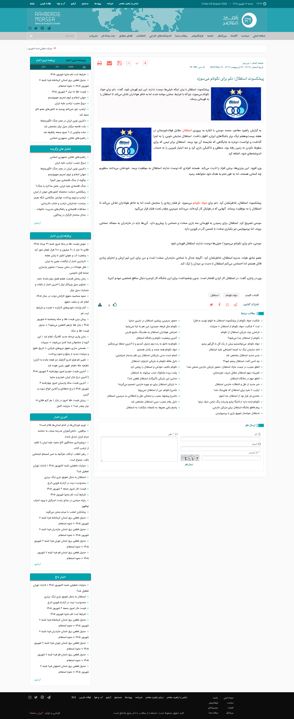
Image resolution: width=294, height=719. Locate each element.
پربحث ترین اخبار (45, 60)
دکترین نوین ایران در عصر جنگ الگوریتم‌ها (64, 121)
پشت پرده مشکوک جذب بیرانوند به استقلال (154, 373)
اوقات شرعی (45, 4)
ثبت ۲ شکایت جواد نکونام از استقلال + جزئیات (235, 326)
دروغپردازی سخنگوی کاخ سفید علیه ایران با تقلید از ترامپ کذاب (61, 445)
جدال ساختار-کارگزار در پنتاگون (70, 215)
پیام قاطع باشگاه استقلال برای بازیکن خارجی (236, 407)
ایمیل (254, 444)
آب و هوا (61, 4)
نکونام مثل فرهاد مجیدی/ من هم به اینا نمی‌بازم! (152, 326)
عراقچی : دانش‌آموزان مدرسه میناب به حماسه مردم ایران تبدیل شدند (63, 434)
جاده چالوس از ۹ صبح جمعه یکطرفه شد (65, 132)
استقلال (187, 130)
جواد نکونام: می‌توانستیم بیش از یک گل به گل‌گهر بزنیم (231, 344)
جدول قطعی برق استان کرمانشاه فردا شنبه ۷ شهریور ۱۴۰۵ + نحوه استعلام (64, 83)
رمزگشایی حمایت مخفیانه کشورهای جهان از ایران (60, 192)
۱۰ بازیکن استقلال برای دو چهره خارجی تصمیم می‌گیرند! (148, 384)
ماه (57, 67)
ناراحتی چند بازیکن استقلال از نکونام (240, 332)
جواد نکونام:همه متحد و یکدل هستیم (157, 350)
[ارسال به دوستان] (109, 63)
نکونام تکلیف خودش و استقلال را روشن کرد (154, 367)
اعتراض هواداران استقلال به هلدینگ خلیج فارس (151, 332)
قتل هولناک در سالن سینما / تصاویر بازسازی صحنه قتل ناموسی (64, 270)
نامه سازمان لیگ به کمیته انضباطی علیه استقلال (234, 350)
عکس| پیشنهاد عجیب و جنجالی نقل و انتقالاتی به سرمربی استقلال (142, 396)
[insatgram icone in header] (29, 29)
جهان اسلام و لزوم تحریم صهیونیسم (67, 97)
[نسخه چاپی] (99, 63)
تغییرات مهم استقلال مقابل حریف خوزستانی (236, 373)
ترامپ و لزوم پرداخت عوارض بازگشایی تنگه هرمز (60, 198)
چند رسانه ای (108, 36)
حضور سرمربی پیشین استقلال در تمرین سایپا (153, 321)
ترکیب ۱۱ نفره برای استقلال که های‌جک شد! (237, 390)
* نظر (171, 434)
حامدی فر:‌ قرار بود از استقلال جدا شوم (239, 396)
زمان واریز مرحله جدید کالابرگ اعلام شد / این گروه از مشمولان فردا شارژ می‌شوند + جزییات (63, 340)
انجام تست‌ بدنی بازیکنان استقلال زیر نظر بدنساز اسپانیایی (147, 355)
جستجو (85, 4)
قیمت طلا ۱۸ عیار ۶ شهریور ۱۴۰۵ (69, 92)
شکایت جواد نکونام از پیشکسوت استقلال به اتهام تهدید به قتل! (226, 321)
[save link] (119, 63)
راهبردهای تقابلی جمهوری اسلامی (68, 138)
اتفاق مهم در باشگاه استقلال (245, 378)
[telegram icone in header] (49, 29)
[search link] (30, 36)
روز (84, 67)
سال (43, 67)
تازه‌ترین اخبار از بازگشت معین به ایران (66, 261)
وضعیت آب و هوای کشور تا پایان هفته (66, 255)
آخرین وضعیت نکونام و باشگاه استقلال (157, 338)
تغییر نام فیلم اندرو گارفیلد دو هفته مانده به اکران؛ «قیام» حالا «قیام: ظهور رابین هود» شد (61, 363)
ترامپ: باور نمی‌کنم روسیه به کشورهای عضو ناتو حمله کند (62, 112)
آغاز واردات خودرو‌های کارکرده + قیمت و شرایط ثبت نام (62, 311)
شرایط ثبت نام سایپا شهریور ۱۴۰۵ (68, 74)
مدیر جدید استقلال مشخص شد (243, 355)
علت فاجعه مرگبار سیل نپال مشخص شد (65, 126)
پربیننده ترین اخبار (76, 60)
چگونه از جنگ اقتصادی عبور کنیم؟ (68, 180)
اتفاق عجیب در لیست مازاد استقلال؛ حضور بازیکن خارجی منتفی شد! (223, 367)
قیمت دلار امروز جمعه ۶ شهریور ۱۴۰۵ (67, 489)
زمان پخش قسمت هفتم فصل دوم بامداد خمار (62, 279)
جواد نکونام (200, 203)
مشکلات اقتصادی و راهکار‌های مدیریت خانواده (62, 209)
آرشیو (73, 4)
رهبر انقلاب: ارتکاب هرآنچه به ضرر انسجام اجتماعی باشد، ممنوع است (60, 457)
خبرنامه (110, 4)
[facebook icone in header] (219, 304)
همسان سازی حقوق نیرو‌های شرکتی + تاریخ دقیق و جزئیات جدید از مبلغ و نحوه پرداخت (61, 351)
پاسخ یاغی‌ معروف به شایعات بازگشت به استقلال (152, 407)
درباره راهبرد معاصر (155, 697)
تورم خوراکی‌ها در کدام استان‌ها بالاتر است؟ (63, 425)
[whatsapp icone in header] (227, 304)
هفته (70, 67)
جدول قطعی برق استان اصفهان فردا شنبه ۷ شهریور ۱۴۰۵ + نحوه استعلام (64, 669)
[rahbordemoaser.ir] (242, 20)
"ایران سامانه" (36, 713)
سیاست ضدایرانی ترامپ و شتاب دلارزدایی (64, 203)
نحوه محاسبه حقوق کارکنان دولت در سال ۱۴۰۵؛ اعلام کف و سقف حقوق (62, 299)
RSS (32, 4)
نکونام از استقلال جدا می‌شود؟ (244, 338)
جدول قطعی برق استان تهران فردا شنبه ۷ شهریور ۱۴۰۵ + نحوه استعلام (61, 544)
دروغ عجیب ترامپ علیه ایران (71, 103)
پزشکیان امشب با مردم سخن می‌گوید (66, 512)
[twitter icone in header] (36, 29)
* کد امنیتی (254, 452)
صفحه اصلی (259, 36)
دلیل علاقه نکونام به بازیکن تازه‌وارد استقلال (154, 361)
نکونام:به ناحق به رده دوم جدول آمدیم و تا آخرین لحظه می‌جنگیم (143, 344)
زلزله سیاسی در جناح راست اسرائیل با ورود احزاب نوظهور (61, 503)
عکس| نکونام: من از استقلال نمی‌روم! (158, 390)
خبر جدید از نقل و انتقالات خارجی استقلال (237, 384)
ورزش (245, 63)
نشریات (93, 36)
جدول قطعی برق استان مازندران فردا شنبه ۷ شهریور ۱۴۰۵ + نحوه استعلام (64, 532)
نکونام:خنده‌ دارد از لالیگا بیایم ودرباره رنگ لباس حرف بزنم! (229, 402)
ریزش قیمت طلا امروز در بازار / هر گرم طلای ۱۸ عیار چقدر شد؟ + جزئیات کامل (62, 403)
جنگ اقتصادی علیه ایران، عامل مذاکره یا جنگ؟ (61, 186)
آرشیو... (36, 223)
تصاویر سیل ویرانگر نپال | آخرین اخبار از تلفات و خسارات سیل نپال (62, 287)
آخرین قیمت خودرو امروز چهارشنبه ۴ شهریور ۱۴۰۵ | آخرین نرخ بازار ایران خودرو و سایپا (61, 374)
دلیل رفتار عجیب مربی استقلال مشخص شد (154, 402)
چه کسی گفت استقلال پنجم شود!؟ (241, 361)
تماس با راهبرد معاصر (128, 4)
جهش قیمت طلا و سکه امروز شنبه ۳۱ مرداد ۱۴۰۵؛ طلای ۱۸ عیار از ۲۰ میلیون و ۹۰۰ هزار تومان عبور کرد (61, 247)
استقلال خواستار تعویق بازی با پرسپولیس (238, 413)
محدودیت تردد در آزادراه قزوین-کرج (67, 483)
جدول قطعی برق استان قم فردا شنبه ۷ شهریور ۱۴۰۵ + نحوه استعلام (63, 555)
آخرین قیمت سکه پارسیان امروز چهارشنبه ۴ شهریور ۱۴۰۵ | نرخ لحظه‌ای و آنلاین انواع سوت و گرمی (63, 389)
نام (256, 434)
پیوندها (97, 4)
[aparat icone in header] (42, 29)
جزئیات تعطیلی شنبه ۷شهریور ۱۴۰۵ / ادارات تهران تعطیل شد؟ (32, 49)
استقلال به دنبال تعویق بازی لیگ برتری (65, 477)
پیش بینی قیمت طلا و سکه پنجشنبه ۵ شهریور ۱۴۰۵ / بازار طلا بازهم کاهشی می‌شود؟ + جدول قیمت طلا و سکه (63, 325)
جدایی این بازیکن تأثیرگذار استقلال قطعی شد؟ (152, 378)
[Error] (99, 305)
